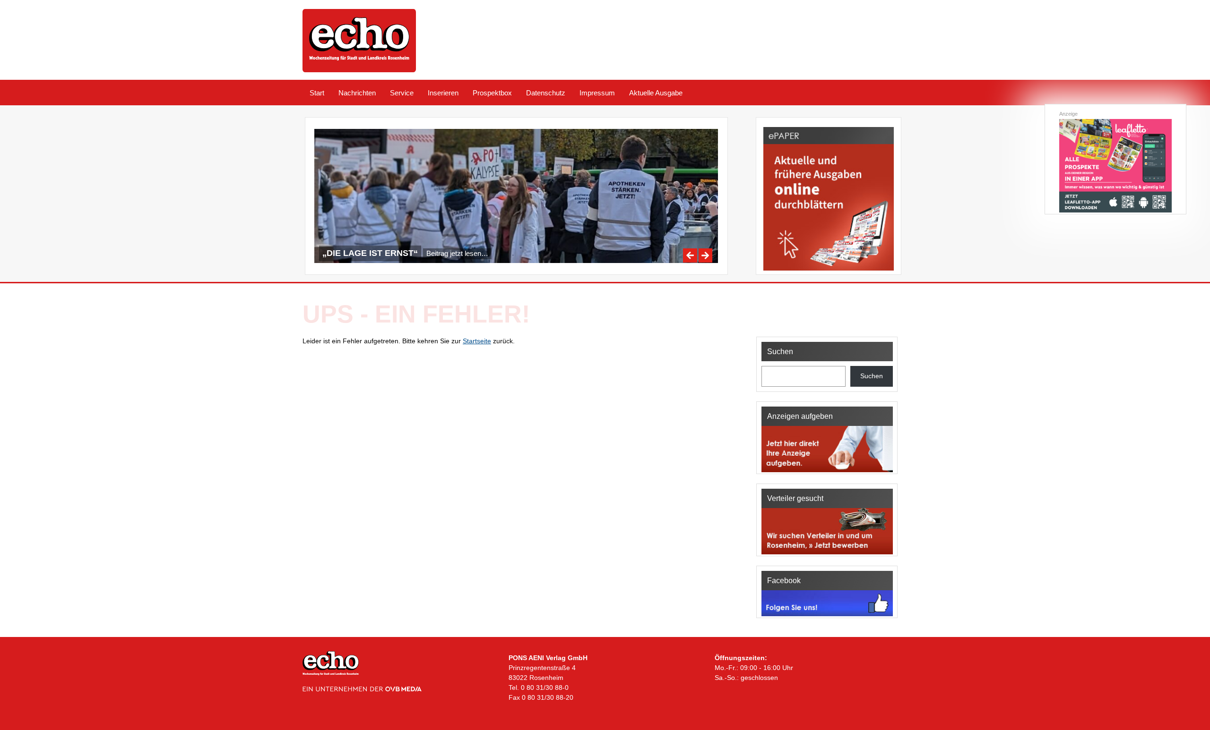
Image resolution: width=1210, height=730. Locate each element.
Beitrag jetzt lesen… (457, 253)
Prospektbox (492, 93)
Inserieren (443, 93)
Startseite (477, 341)
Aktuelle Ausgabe (656, 93)
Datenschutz (545, 93)
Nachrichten (357, 93)
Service (402, 93)
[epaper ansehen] (828, 270)
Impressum (597, 93)
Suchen (871, 376)
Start (317, 93)
